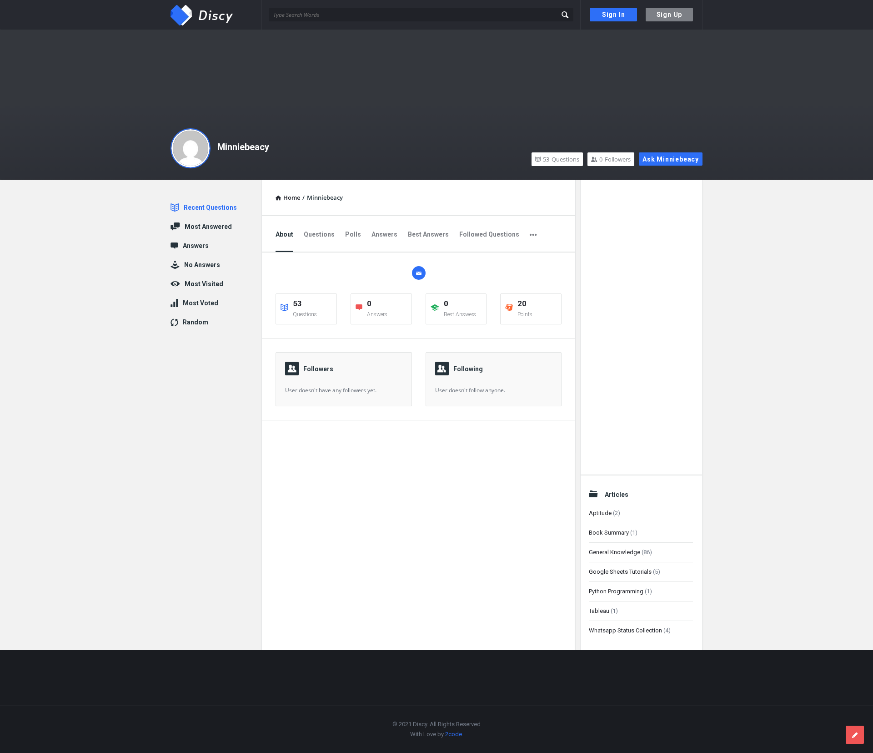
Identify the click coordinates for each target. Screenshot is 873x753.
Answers (384, 234)
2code (453, 734)
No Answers (202, 264)
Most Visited (204, 284)
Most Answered (208, 226)
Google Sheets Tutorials (620, 571)
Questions (561, 159)
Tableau (599, 610)
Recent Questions (210, 207)
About (284, 234)
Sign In (613, 14)
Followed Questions (489, 234)
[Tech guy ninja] (216, 15)
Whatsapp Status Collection (625, 630)
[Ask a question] (855, 735)
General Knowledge (614, 552)
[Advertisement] (641, 324)
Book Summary (609, 532)
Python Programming (616, 591)
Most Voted (200, 303)
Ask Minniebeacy (670, 159)
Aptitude (600, 513)
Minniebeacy (243, 147)
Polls (353, 234)
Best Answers (428, 234)
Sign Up (669, 14)
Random (195, 322)
